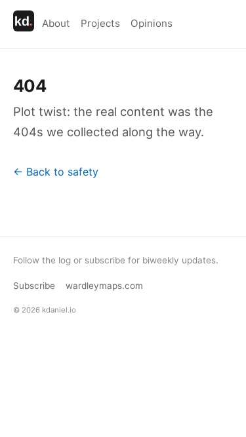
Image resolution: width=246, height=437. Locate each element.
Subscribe (34, 285)
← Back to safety (55, 171)
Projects (100, 23)
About (56, 23)
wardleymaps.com (104, 285)
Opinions (152, 23)
